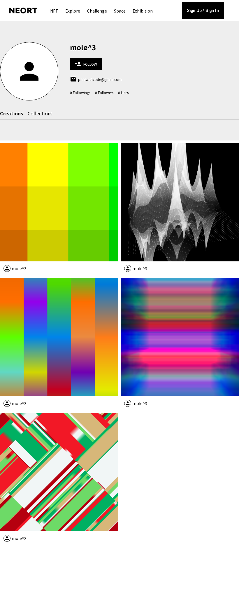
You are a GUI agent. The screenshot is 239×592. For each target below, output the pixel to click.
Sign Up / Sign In (203, 10)
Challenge (97, 11)
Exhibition (143, 11)
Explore (72, 11)
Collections (40, 113)
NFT (54, 11)
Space (120, 11)
